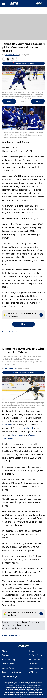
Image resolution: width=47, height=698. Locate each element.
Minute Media (13, 682)
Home (4, 332)
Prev (9, 101)
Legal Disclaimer (36, 668)
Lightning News (14, 635)
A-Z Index (33, 672)
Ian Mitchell (27, 428)
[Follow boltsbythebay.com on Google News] (41, 315)
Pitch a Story (34, 659)
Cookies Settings (9, 676)
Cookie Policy (8, 668)
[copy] (16, 59)
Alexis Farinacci (11, 368)
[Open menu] (3, 3)
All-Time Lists (14, 332)
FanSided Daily (8, 659)
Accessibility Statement (12, 672)
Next (38, 101)
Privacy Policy (8, 663)
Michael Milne (17, 435)
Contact (5, 655)
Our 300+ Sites (35, 655)
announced (7, 425)
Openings (33, 651)
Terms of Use (35, 663)
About (4, 651)
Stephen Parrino (12, 55)
